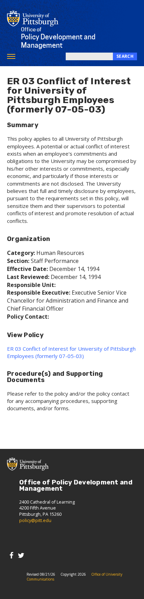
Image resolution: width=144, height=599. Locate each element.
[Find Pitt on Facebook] (11, 555)
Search (125, 56)
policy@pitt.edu (35, 520)
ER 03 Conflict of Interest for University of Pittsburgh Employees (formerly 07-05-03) (71, 352)
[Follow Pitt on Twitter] (21, 555)
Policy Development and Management (58, 37)
